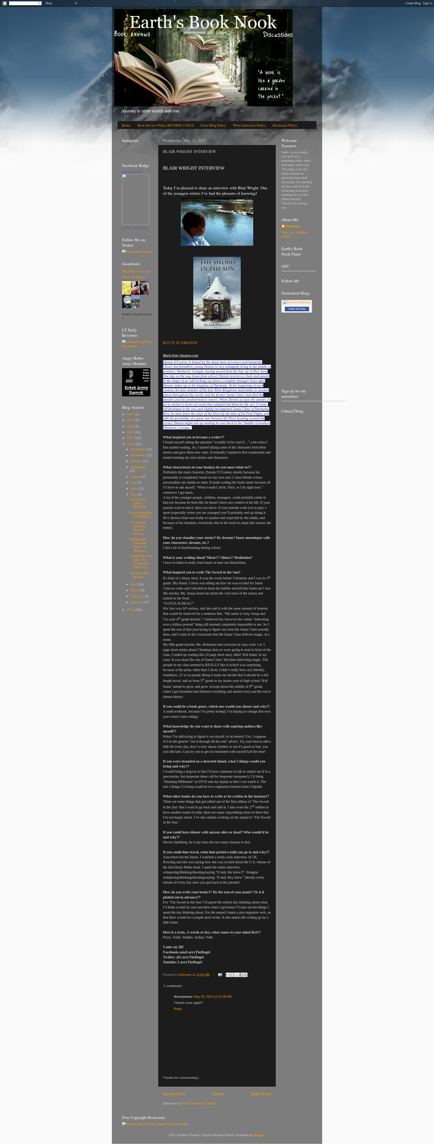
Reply (178, 1009)
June (135, 488)
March (136, 590)
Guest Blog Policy (213, 125)
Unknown (293, 226)
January (137, 602)
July (134, 482)
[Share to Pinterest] (245, 975)
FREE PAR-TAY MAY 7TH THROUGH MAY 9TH (141, 562)
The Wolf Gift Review (139, 575)
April (134, 584)
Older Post (261, 1094)
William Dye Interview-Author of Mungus (138, 545)
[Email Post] (220, 974)
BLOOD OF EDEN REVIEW (138, 503)
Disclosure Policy (285, 125)
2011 (131, 609)
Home (126, 125)
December (138, 449)
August (136, 476)
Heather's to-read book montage (136, 273)
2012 (131, 444)
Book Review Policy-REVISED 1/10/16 (165, 125)
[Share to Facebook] (241, 975)
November (138, 455)
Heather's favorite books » (137, 316)
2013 (131, 438)
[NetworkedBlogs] (296, 302)
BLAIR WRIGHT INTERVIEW (141, 514)
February (138, 596)
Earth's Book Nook (132, 172)
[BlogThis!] (232, 975)
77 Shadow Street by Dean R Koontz (138, 528)
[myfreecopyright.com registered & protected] (155, 1124)
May (134, 494)
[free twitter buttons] (137, 251)
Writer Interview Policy (249, 125)
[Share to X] (236, 975)
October (137, 461)
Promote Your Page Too (135, 228)
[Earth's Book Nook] (135, 223)
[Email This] (228, 975)
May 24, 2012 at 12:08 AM (213, 996)
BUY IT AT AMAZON (180, 343)
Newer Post (174, 1094)
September (138, 467)
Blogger (258, 1135)
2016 (131, 420)
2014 (131, 432)
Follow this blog (296, 308)
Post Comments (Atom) (199, 1103)
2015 (131, 426)
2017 (131, 414)
